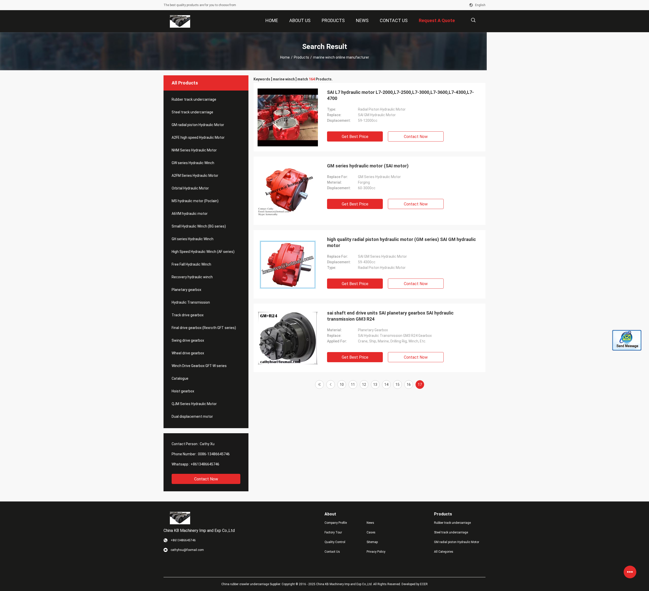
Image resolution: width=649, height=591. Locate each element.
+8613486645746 (205, 464)
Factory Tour (333, 532)
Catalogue (180, 378)
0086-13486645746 (214, 454)
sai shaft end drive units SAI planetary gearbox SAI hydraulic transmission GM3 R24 (390, 316)
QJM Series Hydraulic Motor (194, 404)
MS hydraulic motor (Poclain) (195, 201)
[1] (319, 384)
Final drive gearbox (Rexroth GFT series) (204, 328)
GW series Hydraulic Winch (193, 163)
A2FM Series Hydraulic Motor (195, 175)
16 (409, 385)
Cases (371, 532)
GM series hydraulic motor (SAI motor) (368, 165)
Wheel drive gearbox (188, 353)
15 (397, 385)
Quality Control (334, 542)
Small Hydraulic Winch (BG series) (199, 226)
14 (386, 385)
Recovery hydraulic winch (192, 277)
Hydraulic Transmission (191, 302)
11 (353, 385)
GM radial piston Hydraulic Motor (198, 125)
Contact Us (332, 551)
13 (375, 385)
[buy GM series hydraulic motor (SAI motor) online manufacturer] (288, 191)
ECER (424, 584)
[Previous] (330, 384)
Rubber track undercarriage (194, 99)
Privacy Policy (376, 551)
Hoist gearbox (183, 391)
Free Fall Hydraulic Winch (191, 264)
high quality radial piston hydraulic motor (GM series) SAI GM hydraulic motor (401, 242)
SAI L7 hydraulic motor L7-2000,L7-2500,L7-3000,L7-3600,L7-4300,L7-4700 (400, 95)
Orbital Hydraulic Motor (190, 188)
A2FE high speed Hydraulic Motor (198, 137)
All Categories (443, 551)
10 (342, 385)
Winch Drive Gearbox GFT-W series (199, 366)
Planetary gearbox (186, 290)
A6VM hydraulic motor (190, 214)
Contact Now (206, 479)
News (370, 523)
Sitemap (372, 542)
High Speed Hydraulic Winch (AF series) (203, 252)
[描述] (473, 20)
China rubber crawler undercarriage (245, 584)
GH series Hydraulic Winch (192, 239)
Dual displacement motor (192, 416)
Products (301, 57)
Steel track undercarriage (192, 112)
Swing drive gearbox (188, 340)
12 (364, 385)
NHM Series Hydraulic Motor (194, 150)
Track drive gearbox (188, 315)
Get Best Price (355, 136)
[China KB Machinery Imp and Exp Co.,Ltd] (180, 21)
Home (285, 57)
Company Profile (335, 523)
